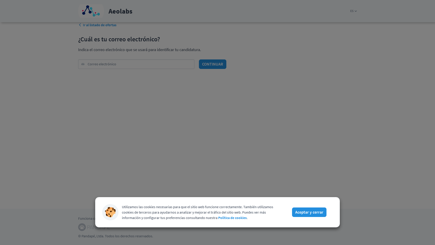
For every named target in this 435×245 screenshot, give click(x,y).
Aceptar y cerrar (309, 212)
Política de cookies (232, 217)
